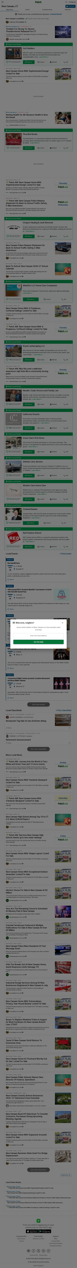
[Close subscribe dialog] (62, 623)
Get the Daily (38, 642)
